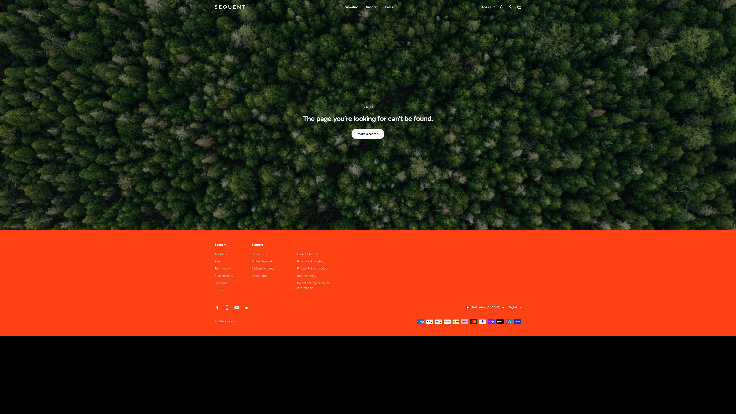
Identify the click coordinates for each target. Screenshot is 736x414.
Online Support (261, 261)
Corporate (221, 283)
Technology (223, 268)
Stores (219, 290)
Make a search (368, 134)
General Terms (307, 254)
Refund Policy (306, 276)
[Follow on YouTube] (236, 307)
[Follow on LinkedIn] (246, 307)
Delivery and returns (265, 268)
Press (389, 7)
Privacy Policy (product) (313, 268)
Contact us (259, 254)
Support (372, 7)
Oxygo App (259, 276)
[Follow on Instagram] (227, 307)
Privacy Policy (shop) (311, 261)
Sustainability (224, 276)
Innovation (350, 7)
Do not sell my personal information (313, 285)
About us (221, 254)
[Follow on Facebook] (217, 307)
